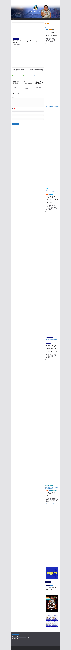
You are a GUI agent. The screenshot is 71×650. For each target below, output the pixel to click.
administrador (20, 44)
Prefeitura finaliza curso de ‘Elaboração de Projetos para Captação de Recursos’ (39, 83)
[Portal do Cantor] (35, 4)
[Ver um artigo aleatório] (58, 19)
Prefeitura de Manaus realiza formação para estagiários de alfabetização (52, 493)
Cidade (46, 194)
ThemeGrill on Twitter (15, 638)
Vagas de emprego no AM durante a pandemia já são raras (18, 70)
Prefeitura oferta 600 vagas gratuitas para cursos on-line (36, 70)
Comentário (14, 97)
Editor (53, 496)
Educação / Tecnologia (54, 490)
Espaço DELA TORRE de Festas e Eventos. (51, 588)
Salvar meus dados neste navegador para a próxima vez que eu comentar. (24, 121)
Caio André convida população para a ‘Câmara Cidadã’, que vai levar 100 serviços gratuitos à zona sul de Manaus (28, 84)
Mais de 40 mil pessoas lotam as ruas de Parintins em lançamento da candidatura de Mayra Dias (52, 33)
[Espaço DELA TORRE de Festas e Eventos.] (52, 584)
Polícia (52, 194)
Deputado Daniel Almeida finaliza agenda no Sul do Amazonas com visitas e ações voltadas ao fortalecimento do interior (51, 348)
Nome (13, 108)
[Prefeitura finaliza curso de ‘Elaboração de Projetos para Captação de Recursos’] (39, 75)
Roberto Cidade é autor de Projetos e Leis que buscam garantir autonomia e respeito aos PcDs (17, 83)
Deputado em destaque (48, 343)
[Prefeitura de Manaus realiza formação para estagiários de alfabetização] (52, 488)
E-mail (13, 112)
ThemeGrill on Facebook (15, 636)
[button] (18, 19)
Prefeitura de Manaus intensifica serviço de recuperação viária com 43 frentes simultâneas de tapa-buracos (52, 199)
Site (12, 116)
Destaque (49, 194)
